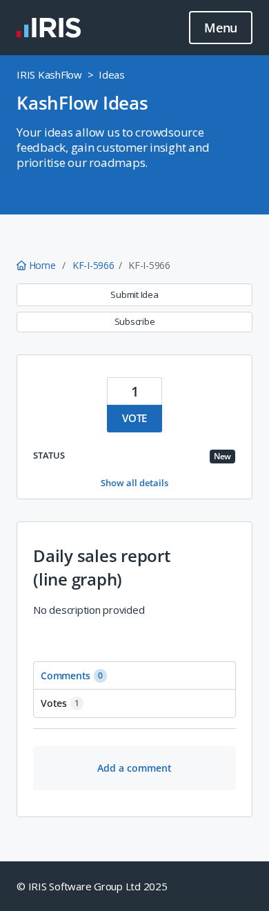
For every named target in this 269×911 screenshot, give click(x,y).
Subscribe (134, 321)
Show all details (134, 483)
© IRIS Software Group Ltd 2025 (92, 886)
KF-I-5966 (93, 265)
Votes (60, 703)
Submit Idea (134, 294)
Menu (220, 27)
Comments (72, 675)
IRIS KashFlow (49, 74)
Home (42, 265)
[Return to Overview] (49, 27)
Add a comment (134, 767)
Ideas (112, 74)
